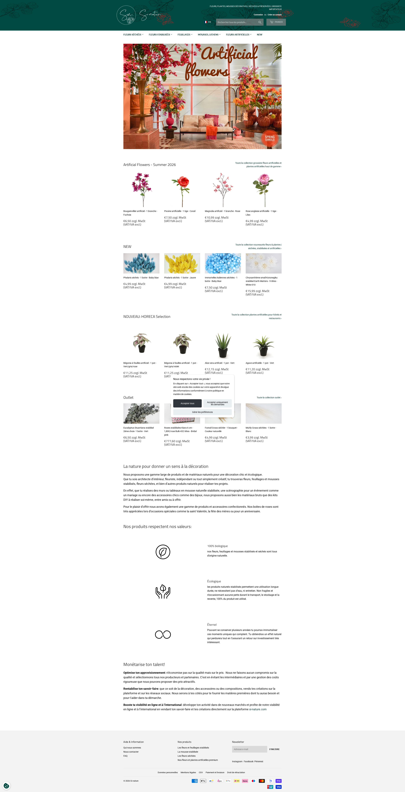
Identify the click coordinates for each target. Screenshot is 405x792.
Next (274, 96)
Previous (130, 96)
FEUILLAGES (184, 34)
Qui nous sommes (132, 747)
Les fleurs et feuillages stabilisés (193, 747)
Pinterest (258, 761)
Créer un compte (275, 15)
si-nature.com (258, 709)
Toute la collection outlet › (269, 397)
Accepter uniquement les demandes (217, 403)
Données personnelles (168, 772)
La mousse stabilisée (188, 752)
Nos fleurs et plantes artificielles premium (198, 760)
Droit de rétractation (236, 772)
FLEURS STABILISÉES (160, 34)
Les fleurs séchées (187, 756)
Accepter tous (187, 403)
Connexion (258, 15)
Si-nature (134, 781)
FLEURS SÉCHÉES (132, 34)
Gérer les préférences (202, 412)
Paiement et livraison (215, 772)
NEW (259, 34)
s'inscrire (274, 749)
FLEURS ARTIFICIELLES (238, 34)
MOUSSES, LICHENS (208, 34)
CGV (201, 772)
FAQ (125, 756)
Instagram (237, 761)
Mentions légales (188, 772)
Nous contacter (131, 752)
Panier (278, 22)
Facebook (248, 761)
